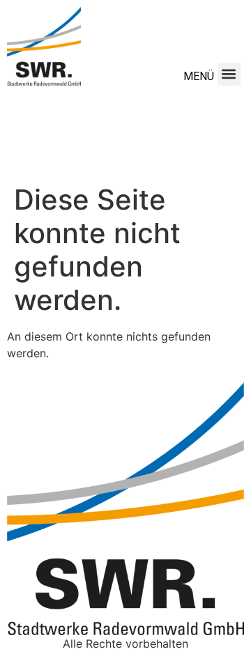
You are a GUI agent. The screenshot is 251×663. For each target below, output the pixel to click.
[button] (229, 74)
